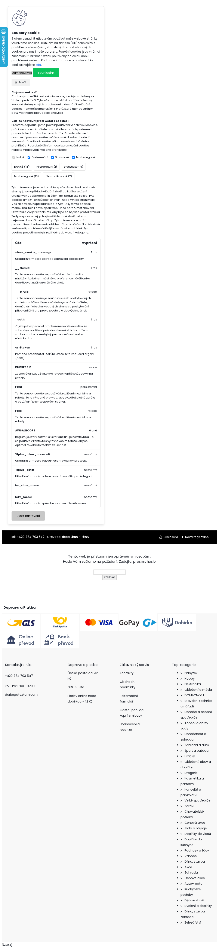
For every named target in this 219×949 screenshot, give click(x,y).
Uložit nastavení (28, 516)
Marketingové (85, 157)
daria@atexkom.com (21, 694)
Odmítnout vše (22, 73)
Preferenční (40, 157)
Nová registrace (197, 537)
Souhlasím (46, 73)
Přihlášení (171, 537)
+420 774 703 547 (30, 537)
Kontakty (126, 673)
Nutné (20, 157)
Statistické (62, 157)
